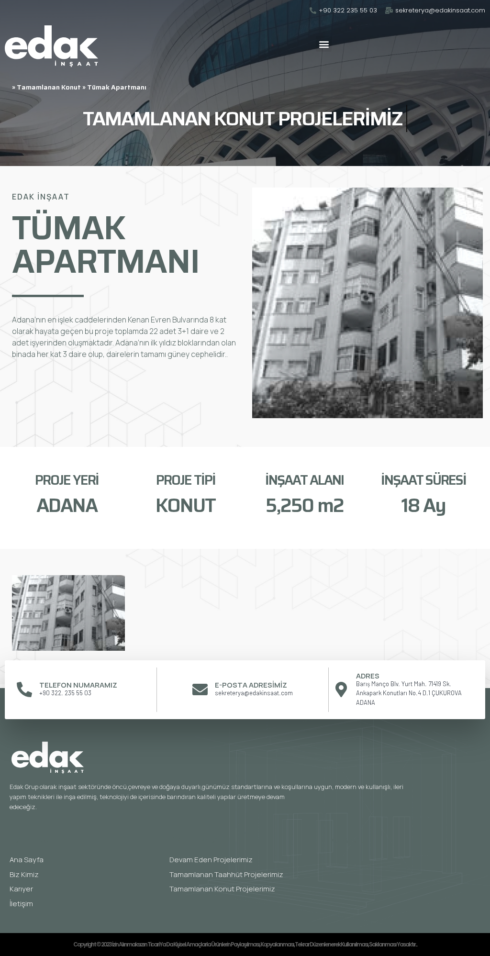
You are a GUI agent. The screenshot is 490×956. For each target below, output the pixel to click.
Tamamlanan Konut (49, 87)
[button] (324, 44)
